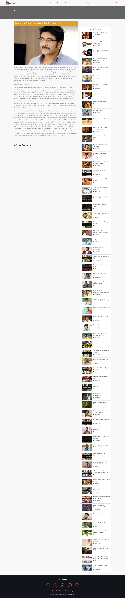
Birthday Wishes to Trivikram (98, 93)
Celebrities (68, 3)
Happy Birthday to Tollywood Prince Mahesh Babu (100, 506)
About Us (54, 591)
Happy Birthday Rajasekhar (101, 325)
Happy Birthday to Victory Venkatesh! (100, 403)
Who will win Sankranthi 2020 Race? (100, 33)
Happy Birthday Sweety (100, 101)
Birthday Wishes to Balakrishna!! (98, 248)
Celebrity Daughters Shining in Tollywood (101, 497)
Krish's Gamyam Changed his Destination (100, 446)
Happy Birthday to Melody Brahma (101, 549)
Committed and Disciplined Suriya (101, 179)
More (76, 3)
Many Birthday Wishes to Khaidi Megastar (100, 162)
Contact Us (62, 591)
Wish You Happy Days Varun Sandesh (99, 523)
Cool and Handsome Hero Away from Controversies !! (101, 300)
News (36, 3)
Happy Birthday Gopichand (101, 239)
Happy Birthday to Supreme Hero (101, 136)
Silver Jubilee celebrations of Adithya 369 (101, 566)
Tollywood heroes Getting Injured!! (100, 222)
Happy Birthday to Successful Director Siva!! (100, 231)
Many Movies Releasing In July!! (101, 205)
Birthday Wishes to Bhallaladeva (98, 394)
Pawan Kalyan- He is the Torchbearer (100, 145)
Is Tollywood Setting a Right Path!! (101, 420)
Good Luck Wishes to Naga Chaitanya (101, 428)
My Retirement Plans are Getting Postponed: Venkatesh (100, 59)
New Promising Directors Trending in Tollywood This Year (101, 471)
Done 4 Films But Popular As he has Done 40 (101, 214)
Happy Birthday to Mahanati (101, 119)
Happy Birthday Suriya (99, 514)
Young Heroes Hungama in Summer (101, 351)
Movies (59, 3)
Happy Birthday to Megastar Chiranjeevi (101, 488)
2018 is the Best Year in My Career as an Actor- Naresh (101, 360)
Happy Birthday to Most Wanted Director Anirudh (100, 128)
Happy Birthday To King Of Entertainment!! (101, 282)
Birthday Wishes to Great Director (100, 188)
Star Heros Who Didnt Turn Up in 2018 (101, 385)
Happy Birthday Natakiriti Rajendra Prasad (100, 531)
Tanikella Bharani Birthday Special (101, 540)
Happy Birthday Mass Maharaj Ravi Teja (99, 334)
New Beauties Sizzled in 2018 (100, 377)
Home (29, 3)
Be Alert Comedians (99, 453)
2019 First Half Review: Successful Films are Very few (100, 197)
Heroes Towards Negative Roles (100, 265)
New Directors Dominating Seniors (101, 437)
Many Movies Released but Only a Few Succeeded (101, 51)
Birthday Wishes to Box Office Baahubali (100, 463)
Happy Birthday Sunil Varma (101, 307)
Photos (44, 3)
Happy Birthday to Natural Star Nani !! (100, 317)
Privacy (70, 591)
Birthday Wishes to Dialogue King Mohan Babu (101, 291)
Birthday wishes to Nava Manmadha (100, 154)
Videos (52, 3)
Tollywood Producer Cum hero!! (100, 171)
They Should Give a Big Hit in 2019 (101, 368)
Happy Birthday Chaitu (99, 76)
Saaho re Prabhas (98, 110)
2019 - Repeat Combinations (97, 42)
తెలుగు (83, 3)
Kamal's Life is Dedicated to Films (101, 85)
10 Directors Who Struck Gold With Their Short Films (101, 557)
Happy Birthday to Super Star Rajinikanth (100, 411)
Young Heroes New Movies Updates (101, 257)
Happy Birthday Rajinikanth (101, 67)
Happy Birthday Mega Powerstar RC (99, 274)
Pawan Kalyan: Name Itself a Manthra (101, 480)
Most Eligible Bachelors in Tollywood (101, 342)
